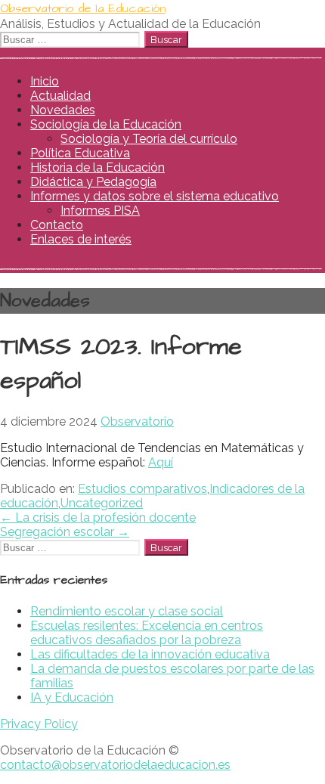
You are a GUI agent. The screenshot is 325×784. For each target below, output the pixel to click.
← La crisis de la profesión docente (98, 517)
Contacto (56, 225)
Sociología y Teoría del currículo (148, 139)
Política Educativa (80, 153)
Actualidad (60, 95)
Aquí (160, 462)
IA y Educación (71, 697)
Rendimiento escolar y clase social (126, 611)
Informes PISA (100, 210)
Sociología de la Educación (105, 124)
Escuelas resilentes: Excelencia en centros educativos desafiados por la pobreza (146, 632)
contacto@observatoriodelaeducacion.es (115, 765)
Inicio (44, 81)
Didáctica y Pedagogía (93, 182)
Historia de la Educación (97, 167)
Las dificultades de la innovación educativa (150, 654)
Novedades (62, 110)
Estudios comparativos (142, 489)
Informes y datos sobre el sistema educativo (154, 196)
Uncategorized (101, 503)
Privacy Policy (39, 724)
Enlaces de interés (81, 239)
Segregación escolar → (64, 532)
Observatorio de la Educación (83, 8)
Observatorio (137, 421)
